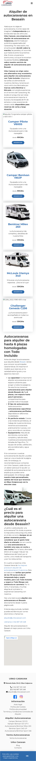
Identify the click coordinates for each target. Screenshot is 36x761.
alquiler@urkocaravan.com (15, 618)
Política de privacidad (18, 709)
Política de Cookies (18, 707)
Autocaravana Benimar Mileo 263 (18, 726)
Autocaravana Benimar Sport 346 (18, 731)
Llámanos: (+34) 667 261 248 (15, 622)
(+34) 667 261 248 (19, 687)
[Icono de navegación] (31, 3)
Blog (18, 745)
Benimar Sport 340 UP (18, 728)
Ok (27, 756)
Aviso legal (18, 704)
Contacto (18, 748)
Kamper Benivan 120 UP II (18, 724)
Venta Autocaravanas (18, 738)
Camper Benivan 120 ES (18, 721)
